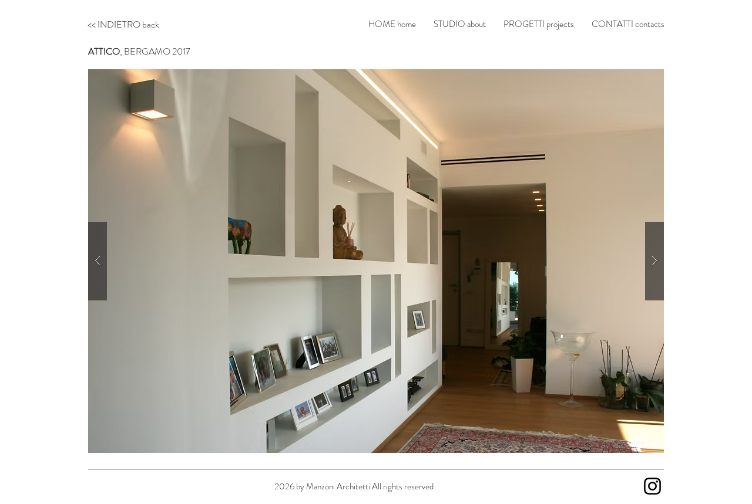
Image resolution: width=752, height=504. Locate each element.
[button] (376, 261)
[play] (636, 74)
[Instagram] (652, 486)
